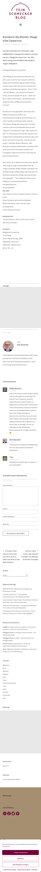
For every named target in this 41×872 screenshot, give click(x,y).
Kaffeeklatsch (15, 388)
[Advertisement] (20, 307)
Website (6, 524)
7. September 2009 (14, 459)
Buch (9, 332)
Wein (4, 698)
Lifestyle (5, 692)
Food (4, 686)
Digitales (5, 674)
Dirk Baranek (16, 44)
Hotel (4, 689)
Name (5, 509)
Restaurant (6, 695)
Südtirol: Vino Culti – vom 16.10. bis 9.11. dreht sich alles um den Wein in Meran (11, 556)
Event (4, 680)
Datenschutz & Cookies (9, 869)
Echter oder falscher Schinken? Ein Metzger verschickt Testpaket (29, 555)
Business (6, 671)
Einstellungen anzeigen (21, 865)
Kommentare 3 (24, 44)
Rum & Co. (6, 766)
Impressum (34, 869)
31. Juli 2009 (6, 44)
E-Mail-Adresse (9, 516)
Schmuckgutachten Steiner (11, 779)
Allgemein (6, 665)
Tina (11, 457)
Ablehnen (20, 858)
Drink (4, 677)
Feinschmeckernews (9, 683)
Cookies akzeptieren (21, 852)
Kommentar (8, 485)
